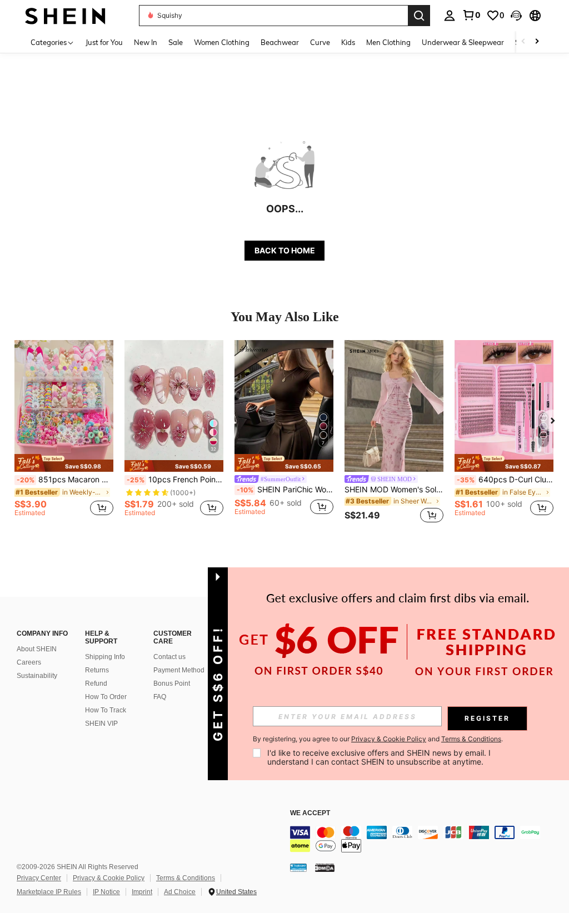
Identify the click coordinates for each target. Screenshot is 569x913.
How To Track (105, 710)
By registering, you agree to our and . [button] (378, 739)
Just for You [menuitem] (104, 42)
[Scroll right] (537, 42)
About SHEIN (37, 649)
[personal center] (449, 15)
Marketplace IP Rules (49, 892)
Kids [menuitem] (348, 42)
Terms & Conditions (185, 878)
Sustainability (37, 676)
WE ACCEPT (310, 813)
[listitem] (63, 433)
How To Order (106, 697)
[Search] (419, 15)
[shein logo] (65, 15)
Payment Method (178, 670)
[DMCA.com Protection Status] (325, 867)
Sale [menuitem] (175, 42)
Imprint (142, 892)
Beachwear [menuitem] (280, 42)
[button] (516, 15)
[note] (63, 462)
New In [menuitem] (145, 42)
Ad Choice (180, 892)
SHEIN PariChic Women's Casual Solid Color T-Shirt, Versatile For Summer (285, 489)
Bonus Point (171, 683)
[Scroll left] (523, 42)
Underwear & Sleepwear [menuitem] (463, 42)
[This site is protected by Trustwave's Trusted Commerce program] (298, 867)
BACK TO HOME (284, 250)
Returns (97, 670)
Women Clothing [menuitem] (221, 42)
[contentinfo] (426, 839)
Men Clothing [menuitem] (388, 42)
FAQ (159, 697)
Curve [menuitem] (320, 42)
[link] (471, 15)
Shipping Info (105, 657)
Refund (96, 683)
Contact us (169, 657)
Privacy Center (39, 878)
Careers (29, 662)
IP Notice (106, 892)
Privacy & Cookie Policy (108, 878)
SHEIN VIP (101, 723)
